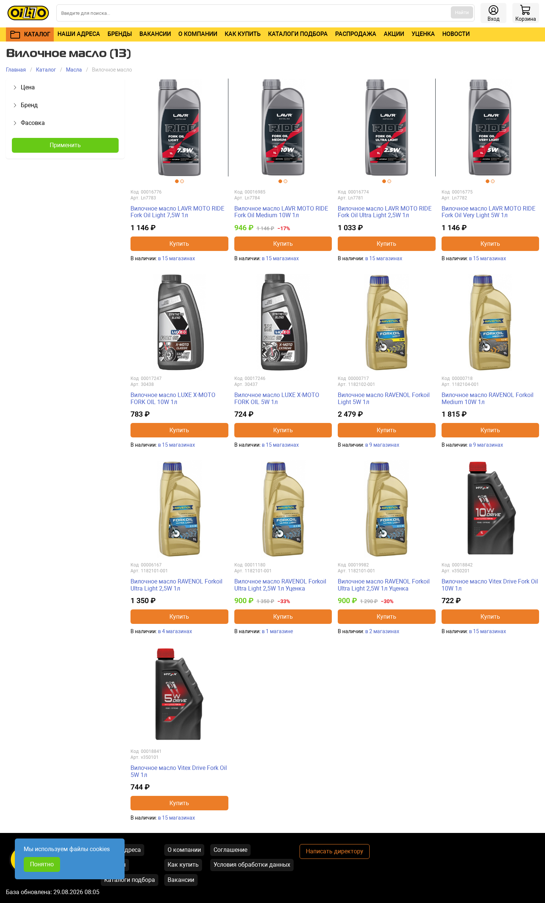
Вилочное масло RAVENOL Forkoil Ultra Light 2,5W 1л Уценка (280, 585)
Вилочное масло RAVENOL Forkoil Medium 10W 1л (488, 398)
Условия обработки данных (252, 864)
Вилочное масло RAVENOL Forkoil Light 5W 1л (384, 398)
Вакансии (155, 33)
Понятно (42, 864)
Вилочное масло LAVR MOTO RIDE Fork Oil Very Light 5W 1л (488, 212)
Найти (462, 12)
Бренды (120, 33)
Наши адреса (78, 33)
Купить (179, 243)
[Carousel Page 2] (182, 181)
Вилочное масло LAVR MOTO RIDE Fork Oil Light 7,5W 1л (177, 212)
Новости (456, 33)
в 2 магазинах (382, 631)
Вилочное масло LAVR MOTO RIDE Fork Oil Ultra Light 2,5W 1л (385, 212)
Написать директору (334, 851)
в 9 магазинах (382, 445)
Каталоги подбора (298, 33)
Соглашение (230, 849)
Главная (16, 70)
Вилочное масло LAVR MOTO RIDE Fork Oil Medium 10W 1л (281, 212)
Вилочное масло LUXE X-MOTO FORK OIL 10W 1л (173, 398)
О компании (197, 33)
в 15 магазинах (176, 258)
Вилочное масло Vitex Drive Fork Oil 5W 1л (179, 771)
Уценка (423, 33)
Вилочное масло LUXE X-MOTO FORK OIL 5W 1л (276, 398)
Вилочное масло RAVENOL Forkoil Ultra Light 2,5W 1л (176, 585)
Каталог (46, 70)
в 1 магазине (277, 631)
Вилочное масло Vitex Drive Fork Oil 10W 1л (490, 585)
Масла (74, 70)
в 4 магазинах (175, 631)
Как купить (243, 33)
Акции (394, 33)
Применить (65, 145)
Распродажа (355, 33)
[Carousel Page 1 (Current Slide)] (177, 181)
